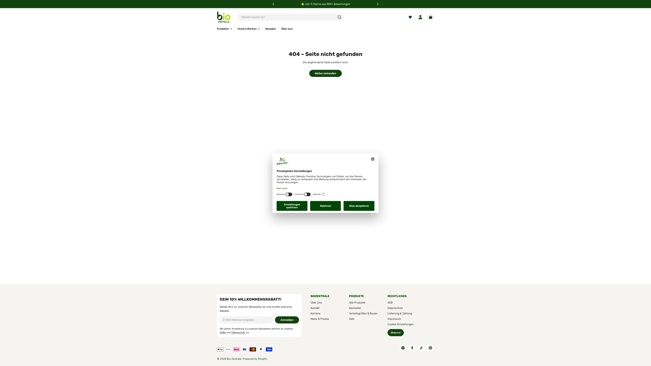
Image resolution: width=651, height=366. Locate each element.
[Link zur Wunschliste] (410, 17)
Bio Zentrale (234, 358)
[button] (273, 4)
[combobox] (290, 17)
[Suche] (339, 17)
